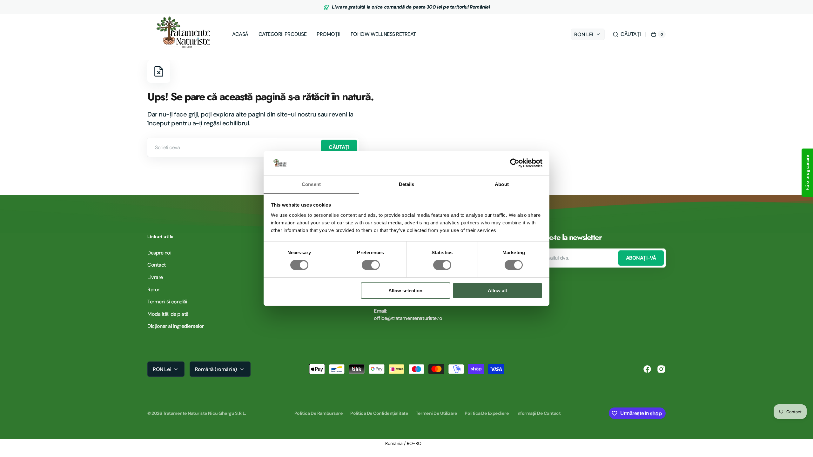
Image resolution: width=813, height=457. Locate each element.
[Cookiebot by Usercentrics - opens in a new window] (514, 163)
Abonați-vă (641, 258)
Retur (153, 289)
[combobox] (253, 147)
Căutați (339, 147)
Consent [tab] (311, 184)
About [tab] (502, 184)
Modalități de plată (168, 314)
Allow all (497, 290)
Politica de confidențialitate (379, 413)
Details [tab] (406, 184)
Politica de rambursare (318, 413)
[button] (626, 34)
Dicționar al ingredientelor (175, 326)
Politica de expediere (487, 413)
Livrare (155, 277)
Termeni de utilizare (436, 413)
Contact (156, 265)
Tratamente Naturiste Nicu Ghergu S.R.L (204, 413)
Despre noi (159, 252)
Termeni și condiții (167, 301)
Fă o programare (807, 172)
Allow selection (405, 290)
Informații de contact (538, 413)
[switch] (371, 265)
